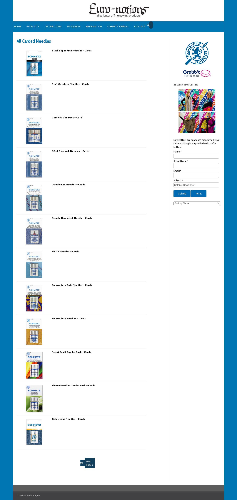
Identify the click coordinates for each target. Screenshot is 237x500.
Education (73, 26)
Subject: (178, 180)
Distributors (53, 26)
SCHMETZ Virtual (118, 26)
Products (32, 26)
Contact (140, 26)
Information (94, 26)
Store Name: (180, 161)
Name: (177, 151)
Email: (177, 171)
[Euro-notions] (118, 16)
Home (17, 26)
